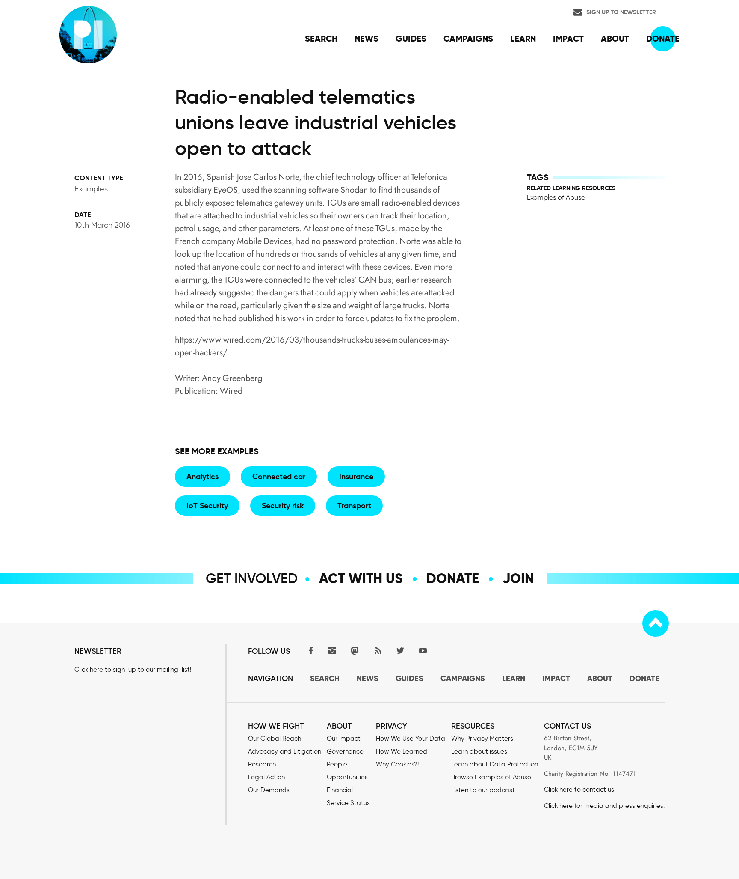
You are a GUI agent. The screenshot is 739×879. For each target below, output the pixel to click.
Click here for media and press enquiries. (604, 806)
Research (262, 764)
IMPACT (556, 678)
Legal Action (266, 777)
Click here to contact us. (579, 789)
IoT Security (207, 505)
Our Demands (269, 790)
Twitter (400, 650)
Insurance (356, 476)
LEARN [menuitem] (523, 38)
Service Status (348, 803)
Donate (452, 578)
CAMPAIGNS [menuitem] (468, 38)
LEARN (513, 678)
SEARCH (325, 678)
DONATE (644, 678)
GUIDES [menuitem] (411, 38)
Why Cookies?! (397, 764)
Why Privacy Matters (482, 738)
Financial (340, 790)
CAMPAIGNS (462, 678)
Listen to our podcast (483, 790)
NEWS (367, 678)
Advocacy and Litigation (284, 751)
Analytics (202, 476)
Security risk (283, 505)
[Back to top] (655, 623)
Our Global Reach (274, 738)
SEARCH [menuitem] (321, 38)
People (337, 764)
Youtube (423, 650)
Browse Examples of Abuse (491, 777)
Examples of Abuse (556, 197)
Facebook (309, 650)
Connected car (278, 476)
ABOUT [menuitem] (615, 38)
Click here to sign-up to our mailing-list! (132, 669)
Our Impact (344, 738)
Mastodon (355, 650)
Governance (345, 751)
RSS (377, 650)
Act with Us (361, 578)
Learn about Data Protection (494, 764)
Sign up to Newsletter (621, 12)
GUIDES (409, 678)
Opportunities (347, 777)
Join (518, 578)
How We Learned (401, 751)
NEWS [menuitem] (366, 38)
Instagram (332, 650)
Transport (354, 505)
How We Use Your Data (410, 738)
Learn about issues (479, 751)
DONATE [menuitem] (663, 38)
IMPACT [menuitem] (568, 38)
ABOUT (599, 678)
